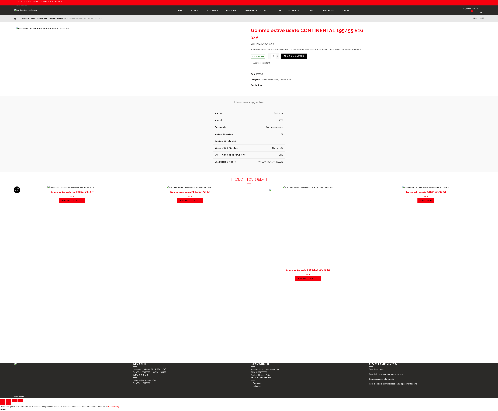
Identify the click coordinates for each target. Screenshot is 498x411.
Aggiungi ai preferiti (261, 63)
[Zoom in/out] (20, 400)
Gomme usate (42, 18)
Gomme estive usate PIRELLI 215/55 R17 (190, 192)
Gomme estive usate (56, 18)
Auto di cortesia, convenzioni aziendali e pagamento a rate (393, 384)
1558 (281, 120)
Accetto (3, 409)
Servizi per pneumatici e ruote (381, 379)
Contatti (346, 10)
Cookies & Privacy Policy (261, 375)
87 (282, 134)
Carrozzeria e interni (255, 10)
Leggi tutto (426, 201)
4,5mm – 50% (277, 148)
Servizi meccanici (376, 369)
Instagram (257, 386)
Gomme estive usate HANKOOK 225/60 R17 (72, 192)
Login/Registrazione (470, 8)
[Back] (16, 18)
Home (179, 10)
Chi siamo (194, 10)
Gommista (231, 10)
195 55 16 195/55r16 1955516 (270, 162)
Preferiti (471, 11)
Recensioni (328, 10)
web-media (19, 397)
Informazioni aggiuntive (249, 102)
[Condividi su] (8, 400)
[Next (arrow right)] (8, 403)
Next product (481, 18)
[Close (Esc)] (2, 400)
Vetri (278, 10)
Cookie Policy (113, 407)
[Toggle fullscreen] (14, 400)
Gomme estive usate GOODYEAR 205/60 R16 (308, 270)
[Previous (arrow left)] (2, 403)
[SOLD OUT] (426, 187)
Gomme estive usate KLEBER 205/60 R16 (425, 192)
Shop (312, 10)
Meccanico (212, 10)
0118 (281, 155)
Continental (278, 113)
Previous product (475, 18)
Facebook (257, 383)
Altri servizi (294, 10)
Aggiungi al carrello (294, 56)
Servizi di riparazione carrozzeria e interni (386, 374)
